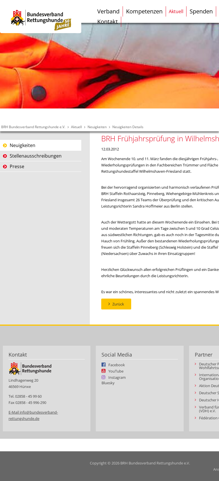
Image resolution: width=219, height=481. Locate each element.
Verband (108, 11)
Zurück (118, 304)
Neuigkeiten (97, 126)
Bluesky (108, 383)
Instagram (117, 377)
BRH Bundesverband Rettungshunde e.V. (33, 126)
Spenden (201, 11)
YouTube (115, 371)
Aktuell (176, 11)
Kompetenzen (144, 11)
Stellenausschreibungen (36, 156)
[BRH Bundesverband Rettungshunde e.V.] (40, 16)
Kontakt (107, 21)
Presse (17, 166)
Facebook (116, 364)
